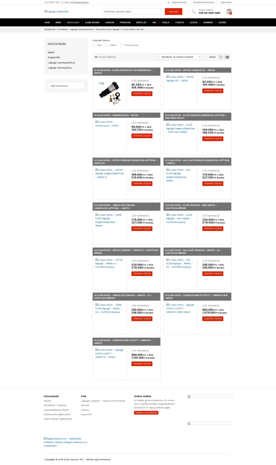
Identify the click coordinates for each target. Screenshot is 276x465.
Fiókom (85, 410)
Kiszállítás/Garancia (203, 2)
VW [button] (154, 22)
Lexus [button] (193, 22)
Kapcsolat (225, 2)
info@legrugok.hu (79, 2)
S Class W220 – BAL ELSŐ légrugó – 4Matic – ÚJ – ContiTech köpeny (193, 251)
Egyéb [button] (222, 22)
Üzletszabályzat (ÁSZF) (56, 410)
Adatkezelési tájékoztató (57, 414)
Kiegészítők (54, 57)
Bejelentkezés (179, 2)
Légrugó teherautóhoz (60, 67)
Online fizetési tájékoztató (58, 419)
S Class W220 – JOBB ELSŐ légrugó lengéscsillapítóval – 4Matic (114, 206)
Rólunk (47, 401)
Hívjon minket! (206, 10)
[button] (141, 93)
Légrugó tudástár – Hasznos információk (103, 401)
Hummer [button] (208, 22)
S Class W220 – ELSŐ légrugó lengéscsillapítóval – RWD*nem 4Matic (196, 116)
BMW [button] (58, 22)
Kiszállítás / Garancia (55, 405)
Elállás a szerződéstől (146, 412)
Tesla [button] (165, 22)
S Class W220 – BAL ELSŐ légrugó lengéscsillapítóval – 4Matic (197, 161)
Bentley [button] (141, 22)
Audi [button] (47, 22)
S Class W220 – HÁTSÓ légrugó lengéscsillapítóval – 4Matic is (126, 161)
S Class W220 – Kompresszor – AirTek (116, 115)
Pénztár (85, 405)
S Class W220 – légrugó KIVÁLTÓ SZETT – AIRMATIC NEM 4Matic (196, 296)
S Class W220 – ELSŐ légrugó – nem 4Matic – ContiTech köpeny (191, 206)
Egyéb (51, 52)
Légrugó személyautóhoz (61, 62)
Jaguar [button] (109, 22)
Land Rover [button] (92, 22)
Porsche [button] (125, 22)
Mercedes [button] (73, 22)
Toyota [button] (179, 22)
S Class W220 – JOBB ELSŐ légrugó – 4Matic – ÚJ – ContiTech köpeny (123, 296)
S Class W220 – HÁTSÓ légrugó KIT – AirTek (190, 70)
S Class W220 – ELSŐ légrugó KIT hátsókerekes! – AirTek (123, 71)
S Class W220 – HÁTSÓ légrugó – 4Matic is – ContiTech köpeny (126, 251)
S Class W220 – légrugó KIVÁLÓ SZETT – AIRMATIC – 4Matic (123, 341)
